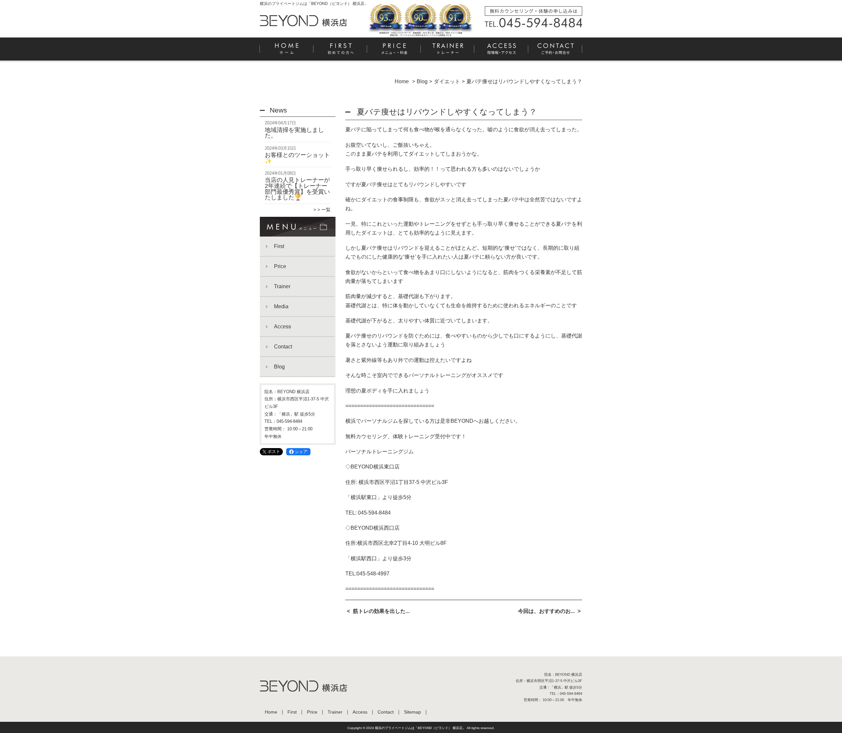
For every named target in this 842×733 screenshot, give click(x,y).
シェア (301, 451)
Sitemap (412, 712)
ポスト (273, 451)
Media (281, 306)
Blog (279, 366)
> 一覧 (324, 209)
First (340, 51)
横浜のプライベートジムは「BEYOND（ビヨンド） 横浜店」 (420, 728)
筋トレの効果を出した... (381, 611)
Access (501, 51)
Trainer (448, 51)
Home (287, 51)
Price (394, 51)
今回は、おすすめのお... (546, 611)
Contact (555, 51)
